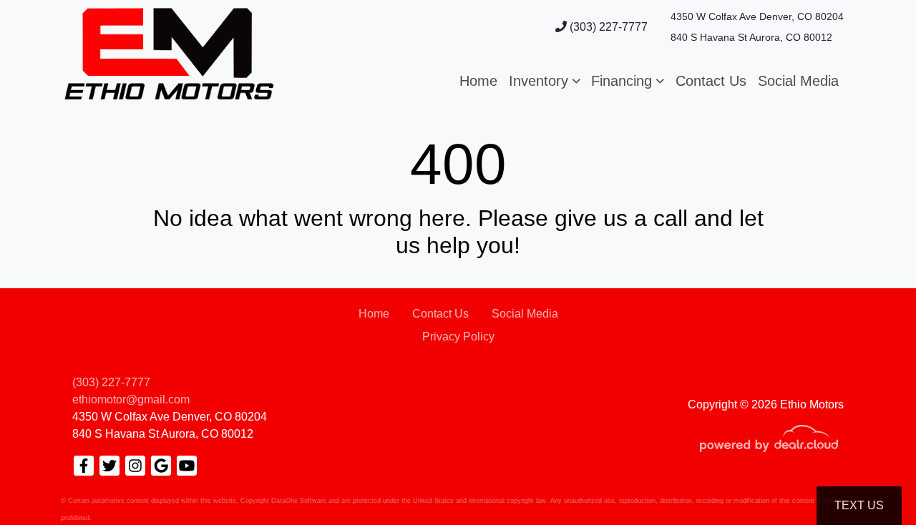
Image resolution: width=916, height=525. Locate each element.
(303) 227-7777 (607, 27)
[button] (544, 81)
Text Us (859, 505)
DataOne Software (298, 500)
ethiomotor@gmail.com (131, 399)
